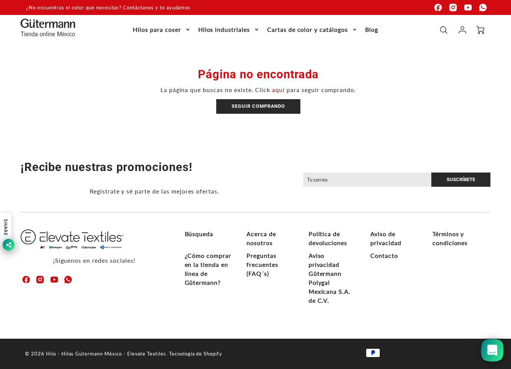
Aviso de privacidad (385, 238)
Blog (371, 29)
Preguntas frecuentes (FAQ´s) (262, 264)
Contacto (384, 255)
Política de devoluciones (328, 238)
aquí (278, 89)
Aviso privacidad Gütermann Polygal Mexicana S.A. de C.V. (330, 278)
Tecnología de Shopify (195, 354)
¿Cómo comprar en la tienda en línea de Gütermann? (208, 269)
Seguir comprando (258, 106)
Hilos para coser (157, 29)
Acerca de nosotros (261, 238)
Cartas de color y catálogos (307, 29)
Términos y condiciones (450, 238)
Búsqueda (199, 233)
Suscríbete (461, 179)
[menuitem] (161, 30)
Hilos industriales (224, 29)
